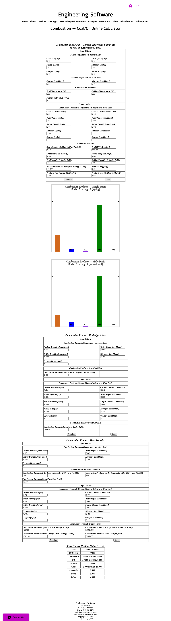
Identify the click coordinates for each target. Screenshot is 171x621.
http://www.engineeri (81, 614)
